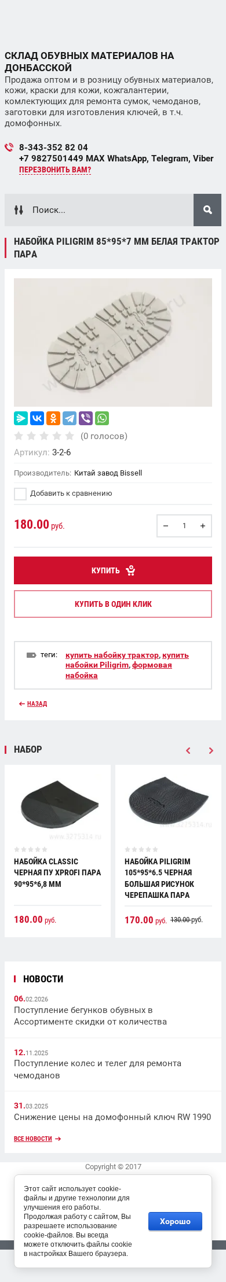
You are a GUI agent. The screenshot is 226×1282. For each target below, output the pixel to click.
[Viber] (86, 418)
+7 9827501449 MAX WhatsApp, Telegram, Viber (116, 158)
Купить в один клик (113, 604)
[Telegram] (69, 418)
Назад (37, 704)
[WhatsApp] (102, 418)
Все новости (33, 1139)
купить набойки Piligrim (127, 660)
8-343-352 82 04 (53, 147)
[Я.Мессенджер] (21, 418)
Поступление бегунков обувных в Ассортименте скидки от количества (90, 1016)
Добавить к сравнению (70, 493)
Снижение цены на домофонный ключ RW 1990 (112, 1117)
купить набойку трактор (112, 655)
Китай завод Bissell (108, 473)
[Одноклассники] (53, 418)
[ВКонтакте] (37, 418)
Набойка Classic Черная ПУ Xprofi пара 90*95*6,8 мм (57, 873)
